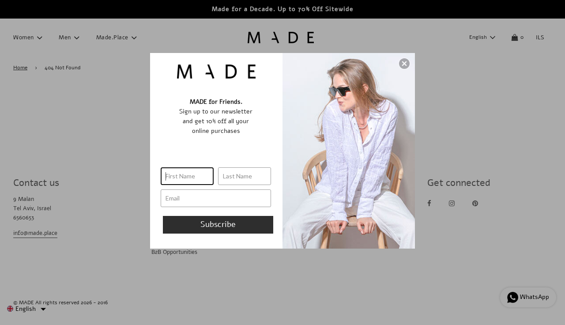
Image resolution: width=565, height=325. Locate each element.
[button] (404, 63)
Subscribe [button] (218, 224)
